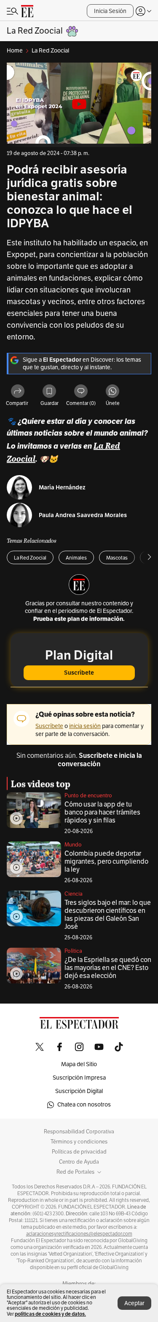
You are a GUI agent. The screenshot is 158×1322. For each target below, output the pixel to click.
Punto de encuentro (88, 795)
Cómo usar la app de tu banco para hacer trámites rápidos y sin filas (102, 812)
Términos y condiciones (79, 1142)
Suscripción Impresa (79, 1077)
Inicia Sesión (110, 11)
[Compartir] (17, 391)
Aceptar (134, 1303)
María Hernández (62, 487)
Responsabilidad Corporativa (79, 1132)
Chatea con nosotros (84, 1104)
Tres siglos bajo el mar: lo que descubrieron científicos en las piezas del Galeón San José (107, 915)
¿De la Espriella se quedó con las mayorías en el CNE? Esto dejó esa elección (107, 968)
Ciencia (73, 894)
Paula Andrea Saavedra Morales (83, 515)
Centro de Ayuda (79, 1162)
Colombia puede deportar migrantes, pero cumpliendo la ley (106, 861)
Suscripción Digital (79, 1091)
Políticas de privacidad (79, 1152)
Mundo (73, 844)
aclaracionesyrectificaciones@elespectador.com (79, 1234)
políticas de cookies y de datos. (50, 1314)
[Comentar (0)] (81, 391)
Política (73, 951)
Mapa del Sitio (79, 1064)
